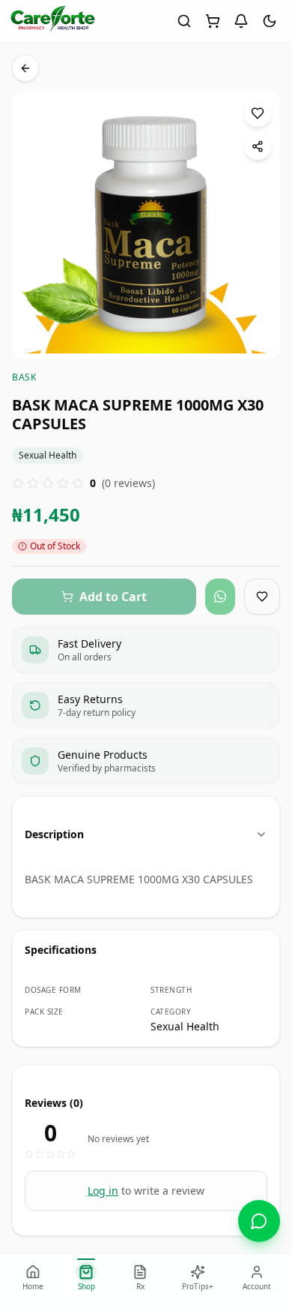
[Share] (257, 146)
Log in (103, 1190)
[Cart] (212, 21)
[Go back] (25, 68)
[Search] (184, 21)
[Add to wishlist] (257, 113)
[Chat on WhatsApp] (259, 1221)
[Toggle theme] (269, 21)
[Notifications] (241, 21)
